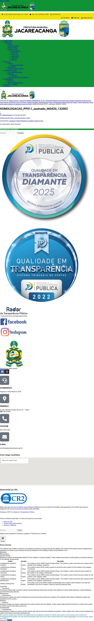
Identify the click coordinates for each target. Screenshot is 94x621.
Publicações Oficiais (10, 70)
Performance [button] (4, 593)
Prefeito (9, 63)
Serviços (14, 60)
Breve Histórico (16, 51)
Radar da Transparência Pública (24, 512)
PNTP (9, 512)
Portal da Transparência (15, 83)
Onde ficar (14, 58)
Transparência (8, 79)
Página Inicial (8, 41)
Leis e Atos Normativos (14, 72)
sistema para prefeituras (26, 507)
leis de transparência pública (19, 509)
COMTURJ (14, 53)
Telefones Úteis (12, 48)
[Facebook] (2, 371)
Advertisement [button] (4, 608)
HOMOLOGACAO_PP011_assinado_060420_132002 (15, 118)
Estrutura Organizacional (15, 69)
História (9, 44)
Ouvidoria (7, 86)
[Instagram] (7, 371)
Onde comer (15, 56)
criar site (13, 507)
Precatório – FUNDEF (10, 84)
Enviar (19, 530)
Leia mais (72, 617)
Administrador (7, 115)
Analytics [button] (3, 600)
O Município (7, 42)
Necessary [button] (3, 552)
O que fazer (14, 55)
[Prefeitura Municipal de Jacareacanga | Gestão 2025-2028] (36, 37)
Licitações (10, 74)
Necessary (5, 554)
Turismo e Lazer (12, 49)
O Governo (7, 62)
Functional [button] (3, 586)
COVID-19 (10, 81)
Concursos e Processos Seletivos (18, 77)
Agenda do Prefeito (17, 65)
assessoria (49, 507)
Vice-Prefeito (11, 67)
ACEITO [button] (9, 620)
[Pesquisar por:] (8, 133)
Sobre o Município (13, 46)
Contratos (14, 76)
